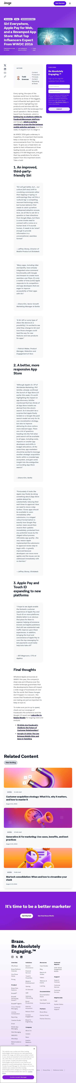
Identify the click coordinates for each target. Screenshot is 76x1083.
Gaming (28, 986)
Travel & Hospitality (29, 977)
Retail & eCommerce (29, 967)
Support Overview (57, 981)
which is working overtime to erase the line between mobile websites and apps (28, 124)
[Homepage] (7, 3)
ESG (27, 1045)
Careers (28, 1034)
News (27, 1037)
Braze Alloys (43, 1012)
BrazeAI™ (14, 993)
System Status (58, 1004)
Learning (42, 986)
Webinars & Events (43, 982)
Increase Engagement (29, 1016)
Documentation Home (44, 995)
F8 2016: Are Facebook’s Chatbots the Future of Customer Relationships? (28, 727)
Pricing (13, 979)
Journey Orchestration (15, 1013)
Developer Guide (45, 1003)
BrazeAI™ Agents (16, 1003)
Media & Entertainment (30, 982)
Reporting (14, 1017)
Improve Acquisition (29, 1007)
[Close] (34, 1049)
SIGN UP (59, 109)
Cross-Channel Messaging (15, 1007)
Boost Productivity (29, 1002)
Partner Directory (45, 1018)
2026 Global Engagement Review (58, 969)
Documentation (45, 991)
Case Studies (44, 966)
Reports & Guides (43, 973)
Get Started (59, 3)
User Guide (43, 1000)
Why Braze (14, 966)
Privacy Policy (46, 1070)
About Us (28, 1030)
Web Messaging (16, 1032)
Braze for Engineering (29, 1021)
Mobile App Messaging (14, 1028)
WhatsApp (14, 1038)
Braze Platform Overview (15, 970)
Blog (16, 19)
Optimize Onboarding (29, 997)
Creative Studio (16, 1020)
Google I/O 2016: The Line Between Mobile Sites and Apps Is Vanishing (28, 736)
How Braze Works (14, 975)
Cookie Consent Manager (18, 1077)
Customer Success (57, 991)
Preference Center (58, 1070)
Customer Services (57, 986)
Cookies (37, 1070)
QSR (27, 993)
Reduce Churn (30, 1011)
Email (13, 1023)
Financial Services (28, 972)
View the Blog (11, 763)
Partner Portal (44, 1015)
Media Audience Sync (16, 1043)
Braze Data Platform (14, 989)
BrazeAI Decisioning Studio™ (14, 998)
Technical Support (57, 1008)
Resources (8, 19)
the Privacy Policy (61, 102)
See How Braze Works (46, 916)
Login (55, 1001)
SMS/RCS (14, 1035)
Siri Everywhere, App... (28, 19)
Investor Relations (28, 1041)
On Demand (29, 989)
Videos (42, 977)
